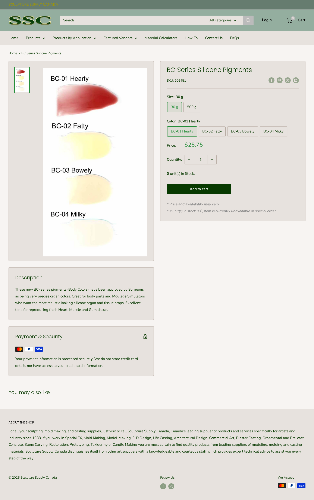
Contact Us (214, 37)
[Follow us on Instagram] (171, 486)
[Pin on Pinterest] (280, 80)
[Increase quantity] (211, 159)
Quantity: (174, 159)
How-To (191, 37)
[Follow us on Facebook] (163, 486)
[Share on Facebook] (271, 80)
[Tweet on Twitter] (288, 80)
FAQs (234, 37)
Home (13, 37)
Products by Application (72, 37)
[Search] (248, 20)
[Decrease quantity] (189, 159)
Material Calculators (161, 37)
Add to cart (199, 188)
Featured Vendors (118, 37)
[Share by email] (296, 80)
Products (33, 37)
